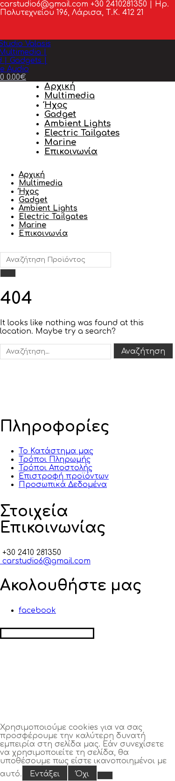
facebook (37, 610)
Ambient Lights (77, 123)
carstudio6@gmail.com (45, 561)
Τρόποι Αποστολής (55, 468)
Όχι (82, 774)
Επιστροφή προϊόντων (64, 476)
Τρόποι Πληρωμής (55, 459)
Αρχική (59, 86)
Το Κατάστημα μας (56, 451)
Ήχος (56, 105)
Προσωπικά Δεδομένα (63, 484)
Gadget (60, 114)
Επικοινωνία (71, 151)
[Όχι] (105, 775)
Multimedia (69, 95)
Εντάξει (45, 774)
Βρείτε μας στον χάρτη (47, 633)
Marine (60, 142)
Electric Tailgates (81, 132)
